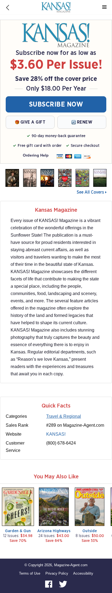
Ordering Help (36, 155)
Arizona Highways (53, 531)
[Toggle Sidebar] (104, 7)
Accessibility (83, 573)
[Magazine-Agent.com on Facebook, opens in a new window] (49, 584)
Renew (84, 122)
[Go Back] (7, 7)
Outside (89, 531)
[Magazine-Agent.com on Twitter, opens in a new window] (63, 584)
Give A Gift (33, 122)
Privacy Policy (56, 573)
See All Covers (90, 192)
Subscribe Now (56, 104)
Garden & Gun (18, 531)
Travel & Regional (63, 416)
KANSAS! (56, 434)
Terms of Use (29, 573)
